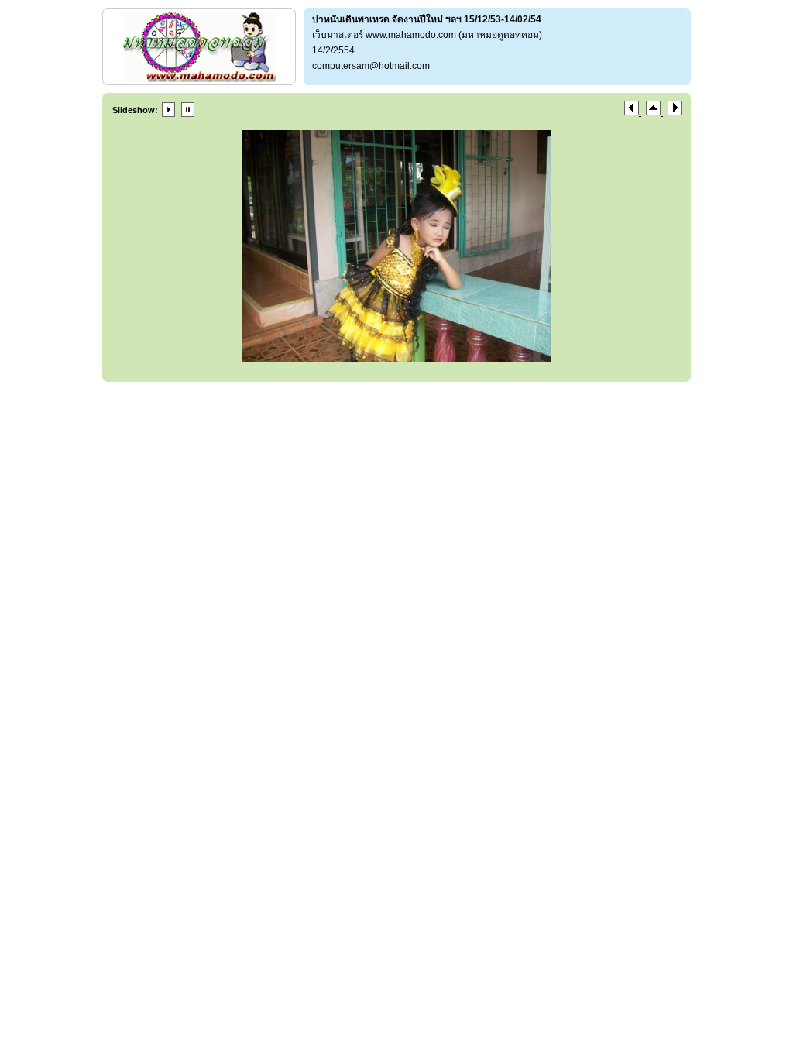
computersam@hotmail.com (371, 65)
